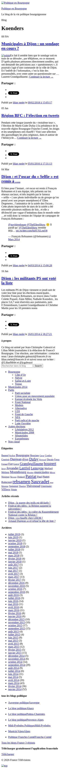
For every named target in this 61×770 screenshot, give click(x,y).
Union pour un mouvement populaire (35, 396)
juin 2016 (13, 601)
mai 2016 (13, 604)
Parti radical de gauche (27, 420)
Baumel (5, 455)
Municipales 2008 (24, 432)
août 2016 (13, 595)
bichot (12, 455)
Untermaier (46, 486)
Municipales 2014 (17, 387)
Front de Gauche (24, 414)
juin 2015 (13, 637)
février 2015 (14, 649)
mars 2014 (13, 683)
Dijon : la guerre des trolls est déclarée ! (29, 502)
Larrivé (24, 468)
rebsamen (21, 481)
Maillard (48, 468)
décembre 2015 (16, 619)
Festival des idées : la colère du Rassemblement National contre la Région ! (33, 513)
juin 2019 (13, 537)
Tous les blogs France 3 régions (18, 742)
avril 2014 (13, 680)
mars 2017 (13, 576)
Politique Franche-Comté (30, 737)
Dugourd (42, 460)
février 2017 (14, 579)
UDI (17, 411)
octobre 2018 (15, 543)
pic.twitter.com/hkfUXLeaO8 (31, 230)
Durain (50, 459)
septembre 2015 (16, 628)
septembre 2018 (16, 546)
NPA (17, 417)
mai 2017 (13, 570)
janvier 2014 (15, 689)
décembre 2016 (16, 582)
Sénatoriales (21, 435)
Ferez (56, 459)
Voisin (14, 489)
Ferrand (4, 464)
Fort (10, 463)
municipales (41, 472)
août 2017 (13, 564)
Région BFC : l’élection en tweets (30, 115)
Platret (46, 476)
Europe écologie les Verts (28, 399)
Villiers (5, 489)
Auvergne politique (23, 702)
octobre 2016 (15, 589)
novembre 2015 (16, 622)
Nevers (13, 477)
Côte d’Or (20, 374)
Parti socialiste (22, 393)
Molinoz (5, 472)
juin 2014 (13, 674)
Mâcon (52, 472)
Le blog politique (21, 708)
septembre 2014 (16, 664)
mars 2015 (13, 646)
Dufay (33, 459)
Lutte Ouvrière (23, 423)
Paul (39, 476)
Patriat (31, 476)
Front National (22, 402)
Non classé (14, 441)
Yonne (18, 383)
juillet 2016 (14, 598)
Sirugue (4, 486)
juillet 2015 (14, 634)
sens (51, 482)
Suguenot (13, 486)
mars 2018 (13, 555)
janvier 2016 (15, 616)
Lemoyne (37, 468)
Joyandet (12, 468)
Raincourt (6, 482)
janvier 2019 (15, 540)
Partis (11, 390)
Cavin (42, 456)
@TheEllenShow (36, 224)
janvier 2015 (15, 652)
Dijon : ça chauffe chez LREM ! (25, 517)
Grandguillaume (31, 464)
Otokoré (21, 477)
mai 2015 (13, 640)
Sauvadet (40, 481)
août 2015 (13, 631)
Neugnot (5, 477)
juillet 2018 (14, 549)
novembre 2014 (16, 658)
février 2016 (14, 613)
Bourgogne (14, 371)
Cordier (48, 455)
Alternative (21, 408)
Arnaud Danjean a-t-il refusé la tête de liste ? (32, 521)
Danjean (16, 459)
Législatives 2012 (24, 429)
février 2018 (14, 558)
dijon (25, 459)
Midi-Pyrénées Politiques (29, 725)
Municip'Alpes (19, 731)
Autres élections (16, 426)
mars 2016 (13, 610)
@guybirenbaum (17, 224)
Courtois (5, 459)
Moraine (30, 472)
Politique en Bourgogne (14, 8)
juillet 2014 (14, 671)
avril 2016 (13, 607)
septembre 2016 (16, 592)
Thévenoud (33, 486)
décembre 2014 (16, 655)
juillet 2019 (14, 534)
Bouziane (34, 455)
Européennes (22, 438)
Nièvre (18, 377)
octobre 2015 (15, 625)
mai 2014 (13, 677)
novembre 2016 (16, 586)
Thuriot (22, 486)
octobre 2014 (15, 661)
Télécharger (7, 754)
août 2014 (13, 668)
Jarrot (3, 469)
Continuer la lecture (41, 76)
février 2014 (14, 686)
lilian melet (19, 102)
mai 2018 (13, 552)
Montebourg (18, 472)
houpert (50, 463)
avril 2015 (13, 643)
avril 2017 (13, 573)
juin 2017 (13, 567)
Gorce (16, 464)
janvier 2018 (15, 561)
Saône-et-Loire (23, 380)
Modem (19, 405)
